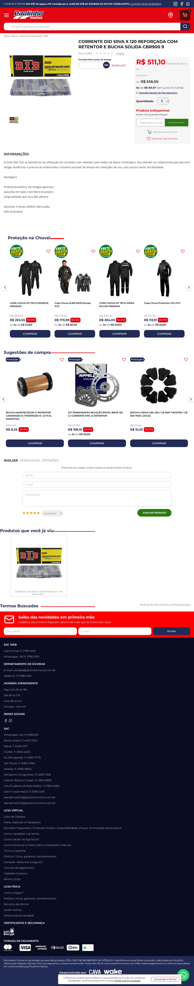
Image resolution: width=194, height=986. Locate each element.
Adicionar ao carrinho (164, 132)
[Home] (41, 15)
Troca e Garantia (14, 850)
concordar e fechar (165, 979)
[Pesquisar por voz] (7, 27)
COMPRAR (30, 333)
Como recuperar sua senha (21, 833)
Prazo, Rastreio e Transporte (22, 822)
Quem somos (13, 910)
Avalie (120, 53)
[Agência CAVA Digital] (95, 973)
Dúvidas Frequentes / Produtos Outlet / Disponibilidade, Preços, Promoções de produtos (62, 828)
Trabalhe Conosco (15, 873)
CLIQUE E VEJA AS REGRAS (145, 3)
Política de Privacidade (127, 980)
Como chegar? (13, 893)
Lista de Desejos (14, 816)
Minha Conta (12, 879)
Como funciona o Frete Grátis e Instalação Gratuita (37, 845)
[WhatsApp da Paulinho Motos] (188, 4)
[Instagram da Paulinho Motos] (175, 4)
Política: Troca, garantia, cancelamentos (30, 856)
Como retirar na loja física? (21, 839)
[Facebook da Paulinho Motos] (182, 4)
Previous (5, 287)
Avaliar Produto (154, 512)
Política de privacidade (19, 915)
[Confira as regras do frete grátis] (16, 251)
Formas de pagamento (19, 867)
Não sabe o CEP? (119, 65)
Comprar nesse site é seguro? (23, 862)
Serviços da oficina (16, 904)
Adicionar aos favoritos (165, 138)
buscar (185, 26)
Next (189, 287)
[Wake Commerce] (113, 973)
